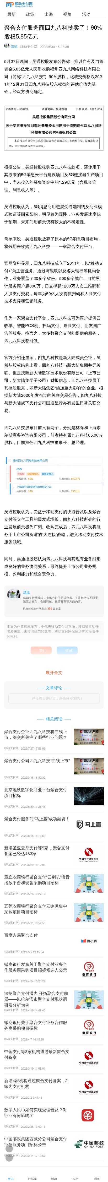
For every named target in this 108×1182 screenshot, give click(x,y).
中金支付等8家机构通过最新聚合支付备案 (36, 1054)
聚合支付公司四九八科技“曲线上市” (37, 760)
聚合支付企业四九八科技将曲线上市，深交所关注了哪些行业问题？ (35, 734)
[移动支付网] (19, 6)
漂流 (14, 46)
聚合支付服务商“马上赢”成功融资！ (37, 819)
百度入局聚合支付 (21, 935)
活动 (86, 14)
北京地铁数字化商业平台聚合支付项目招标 (35, 792)
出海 (49, 14)
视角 (67, 14)
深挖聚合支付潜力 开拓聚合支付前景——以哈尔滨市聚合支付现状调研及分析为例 (36, 999)
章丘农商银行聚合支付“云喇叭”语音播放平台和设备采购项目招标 (37, 880)
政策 (30, 14)
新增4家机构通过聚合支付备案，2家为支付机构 (36, 1083)
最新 (11, 14)
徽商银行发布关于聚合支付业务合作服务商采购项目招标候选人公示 (35, 967)
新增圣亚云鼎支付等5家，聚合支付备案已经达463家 (36, 850)
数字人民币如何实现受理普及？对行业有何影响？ (35, 1112)
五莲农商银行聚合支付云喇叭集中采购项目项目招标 (35, 909)
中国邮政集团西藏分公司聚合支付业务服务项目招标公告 (35, 1141)
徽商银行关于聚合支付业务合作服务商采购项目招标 (35, 1025)
